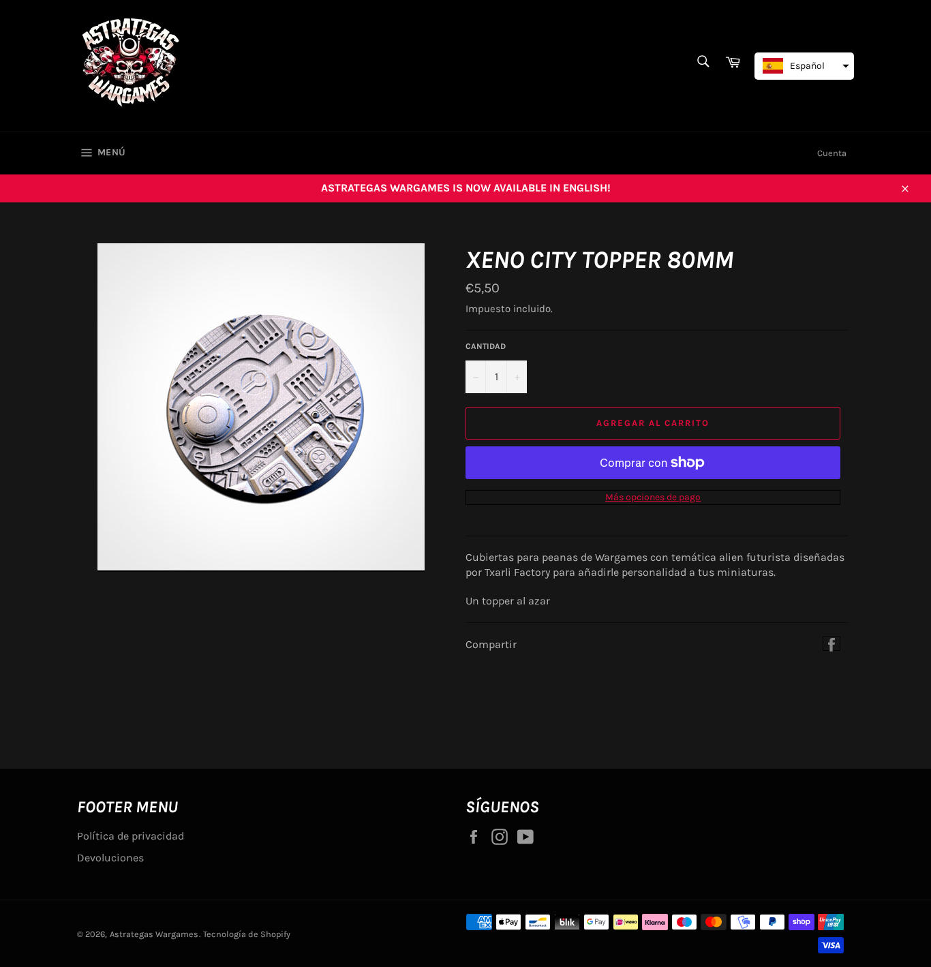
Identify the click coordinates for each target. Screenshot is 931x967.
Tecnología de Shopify (246, 934)
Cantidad (486, 346)
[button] (804, 66)
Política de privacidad (130, 835)
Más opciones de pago (653, 497)
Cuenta (831, 153)
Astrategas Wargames (154, 934)
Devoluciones (110, 857)
